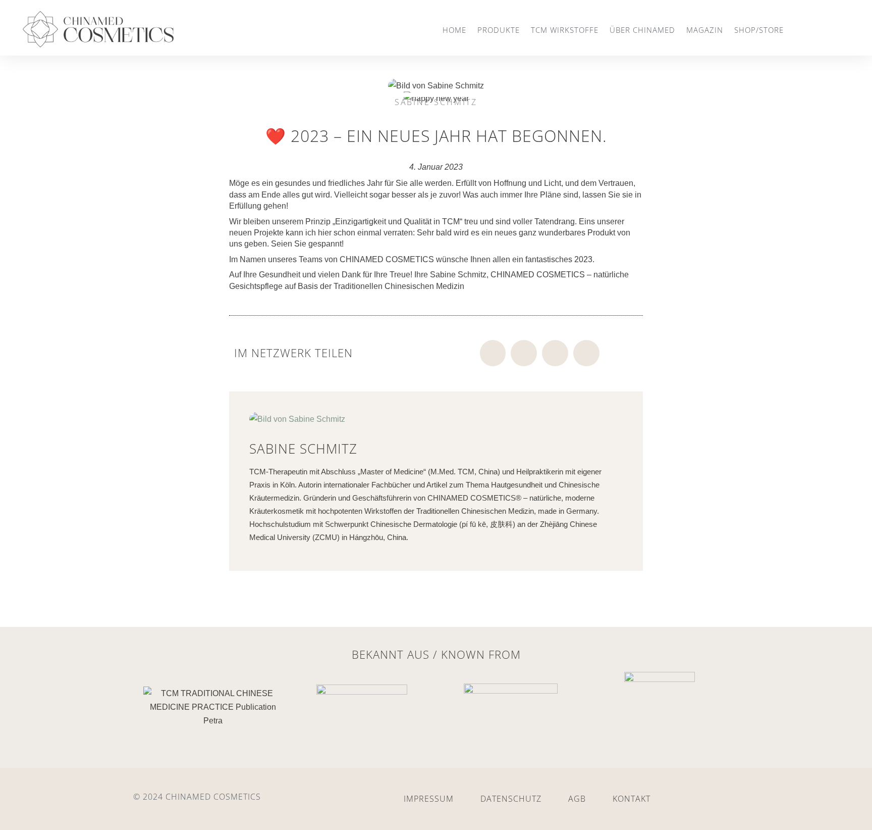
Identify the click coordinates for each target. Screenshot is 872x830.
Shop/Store (759, 30)
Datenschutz (510, 798)
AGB (577, 798)
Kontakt (631, 798)
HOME (454, 30)
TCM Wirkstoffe (564, 30)
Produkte (498, 30)
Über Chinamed (642, 30)
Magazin (704, 30)
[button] (493, 353)
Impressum (429, 798)
